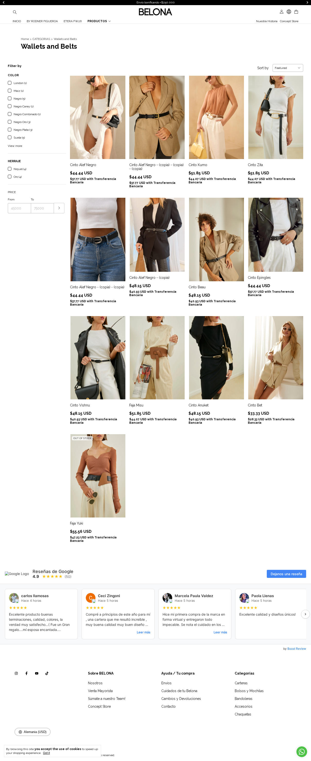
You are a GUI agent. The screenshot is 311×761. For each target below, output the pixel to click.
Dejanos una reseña (286, 574)
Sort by (263, 68)
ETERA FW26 (73, 21)
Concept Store (289, 21)
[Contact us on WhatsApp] (301, 751)
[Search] (15, 12)
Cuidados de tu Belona (179, 691)
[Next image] (118, 114)
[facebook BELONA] (26, 673)
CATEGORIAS (41, 39)
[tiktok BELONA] (47, 673)
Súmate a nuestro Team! (106, 699)
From (11, 199)
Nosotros (95, 683)
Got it (46, 753)
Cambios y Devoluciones (181, 699)
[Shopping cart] (296, 11)
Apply (59, 208)
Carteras (241, 683)
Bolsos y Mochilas (249, 691)
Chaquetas (243, 714)
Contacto (168, 706)
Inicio (17, 21)
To (32, 199)
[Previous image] (77, 114)
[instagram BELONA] (16, 673)
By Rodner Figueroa (42, 21)
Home (25, 39)
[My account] (281, 11)
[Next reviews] (305, 614)
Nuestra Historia (266, 21)
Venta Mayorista (100, 691)
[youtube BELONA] (36, 673)
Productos (97, 21)
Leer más (143, 632)
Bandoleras (243, 699)
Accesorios (243, 706)
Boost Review (296, 648)
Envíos (166, 683)
